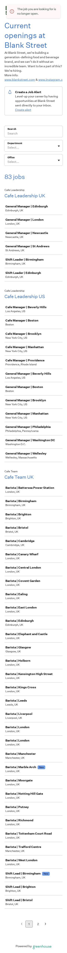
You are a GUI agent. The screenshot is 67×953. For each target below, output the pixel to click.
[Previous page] (21, 924)
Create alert (23, 110)
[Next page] (45, 924)
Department (14, 143)
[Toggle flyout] (59, 146)
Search (11, 129)
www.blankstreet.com (19, 79)
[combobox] (7, 148)
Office (11, 157)
